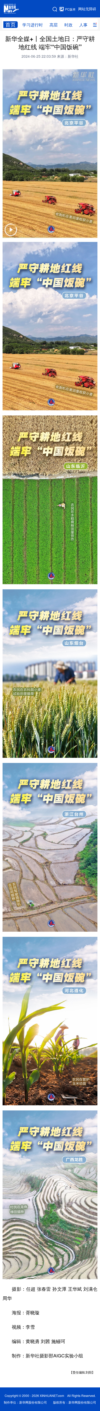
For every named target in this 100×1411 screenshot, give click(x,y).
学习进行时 (32, 25)
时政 (68, 25)
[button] (10, 233)
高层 (53, 25)
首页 (10, 24)
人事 (83, 25)
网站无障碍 (87, 9)
